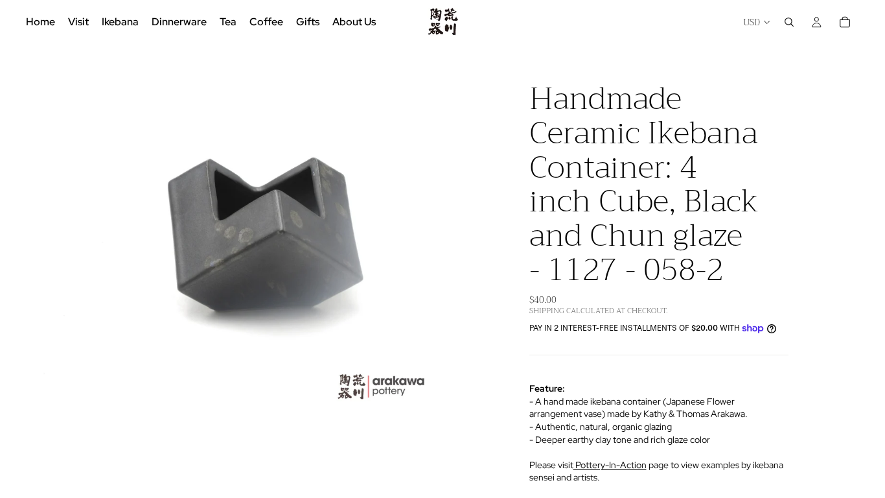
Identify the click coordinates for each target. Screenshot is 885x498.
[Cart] (845, 22)
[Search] (789, 22)
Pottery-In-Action (610, 465)
